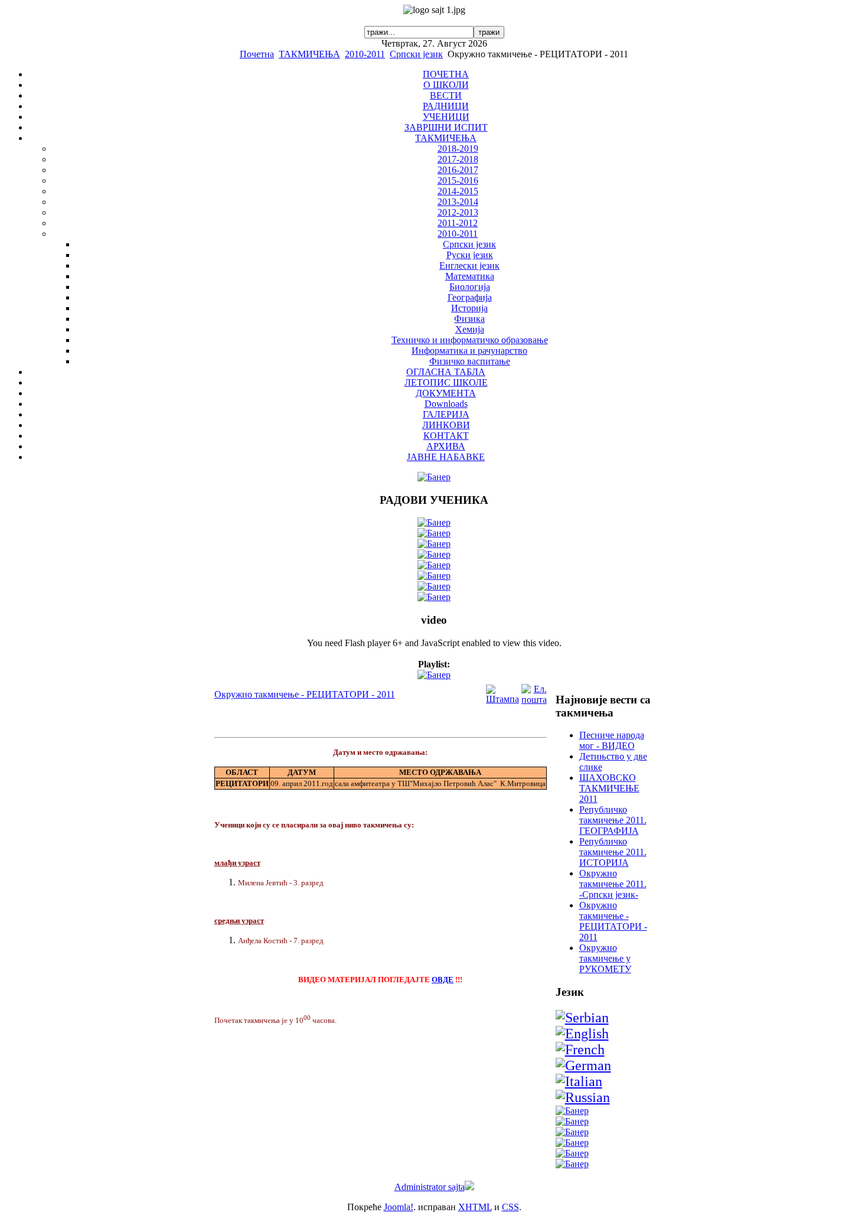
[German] (583, 1065)
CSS (510, 1207)
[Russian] (583, 1097)
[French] (580, 1049)
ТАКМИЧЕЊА (309, 54)
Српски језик (416, 54)
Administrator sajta (429, 1187)
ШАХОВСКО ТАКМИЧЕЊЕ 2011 (609, 788)
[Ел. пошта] (534, 700)
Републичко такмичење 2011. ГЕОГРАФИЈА (613, 820)
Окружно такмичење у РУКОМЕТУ (605, 958)
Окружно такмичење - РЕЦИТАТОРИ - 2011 (304, 694)
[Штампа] (502, 699)
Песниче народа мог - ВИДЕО (611, 740)
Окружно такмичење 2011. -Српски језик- (613, 884)
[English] (582, 1033)
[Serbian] (582, 1017)
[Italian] (579, 1081)
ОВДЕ (442, 979)
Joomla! (398, 1207)
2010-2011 (365, 54)
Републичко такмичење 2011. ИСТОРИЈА (613, 852)
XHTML (475, 1207)
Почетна (257, 54)
